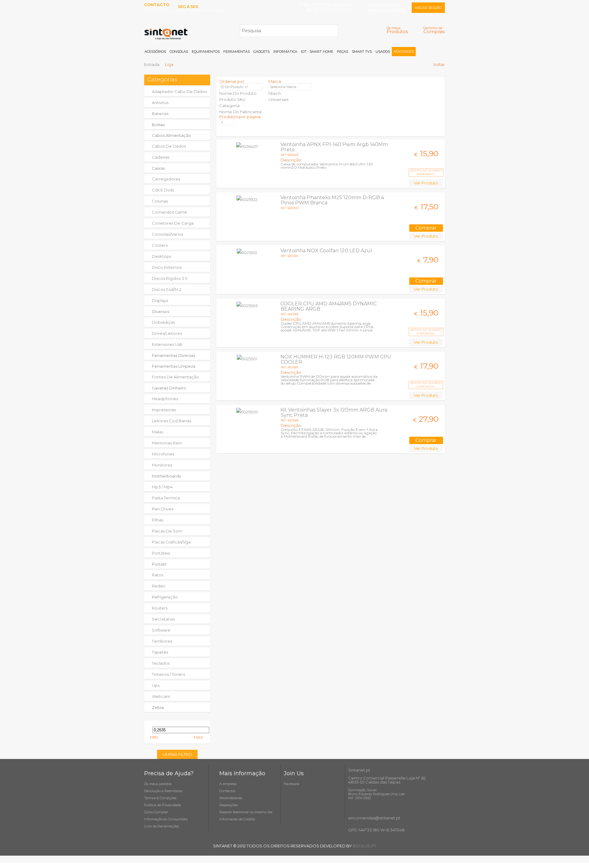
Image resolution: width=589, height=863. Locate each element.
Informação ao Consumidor (166, 819)
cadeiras (160, 157)
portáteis (161, 553)
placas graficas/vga (171, 542)
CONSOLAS (179, 51)
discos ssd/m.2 (166, 289)
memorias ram (167, 442)
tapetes (160, 652)
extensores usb (167, 344)
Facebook (291, 784)
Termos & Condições (160, 798)
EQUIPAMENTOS (206, 51)
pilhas (157, 519)
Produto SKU (232, 99)
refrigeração (165, 596)
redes (158, 585)
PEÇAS (342, 51)
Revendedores (230, 798)
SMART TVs (362, 51)
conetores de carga (173, 223)
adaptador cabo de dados (179, 91)
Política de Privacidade (162, 805)
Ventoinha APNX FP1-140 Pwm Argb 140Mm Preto (334, 147)
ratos (157, 574)
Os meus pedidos (157, 784)
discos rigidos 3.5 (169, 278)
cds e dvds (163, 190)
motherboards (166, 476)
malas (157, 431)
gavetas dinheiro (169, 387)
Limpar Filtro (177, 754)
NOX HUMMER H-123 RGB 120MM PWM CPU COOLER (335, 359)
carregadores (166, 178)
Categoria (229, 105)
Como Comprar (156, 812)
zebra (158, 707)
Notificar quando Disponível (426, 172)
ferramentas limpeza (173, 366)
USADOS (382, 51)
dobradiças (163, 322)
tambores (162, 641)
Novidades (404, 51)
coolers (159, 245)
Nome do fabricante (240, 111)
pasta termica (166, 497)
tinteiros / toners (168, 674)
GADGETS (261, 51)
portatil (159, 564)
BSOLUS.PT (364, 845)
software (161, 630)
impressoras (164, 409)
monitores (162, 464)
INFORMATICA (285, 51)
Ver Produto (426, 182)
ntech (274, 93)
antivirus (160, 102)
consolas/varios (167, 234)
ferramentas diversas (173, 355)
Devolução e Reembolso (163, 791)
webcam (161, 696)
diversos (160, 311)
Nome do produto (237, 93)
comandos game (169, 212)
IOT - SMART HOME (317, 51)
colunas (160, 201)
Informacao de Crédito (237, 819)
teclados (161, 663)
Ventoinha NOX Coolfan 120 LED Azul (326, 250)
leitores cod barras (171, 420)
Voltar (439, 64)
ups (156, 685)
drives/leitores (167, 333)
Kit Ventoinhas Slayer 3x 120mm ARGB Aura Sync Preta (333, 412)
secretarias (163, 619)
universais (278, 99)
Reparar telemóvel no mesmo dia (245, 812)
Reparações (228, 805)
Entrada (152, 64)
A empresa (228, 784)
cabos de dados (169, 146)
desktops (161, 256)
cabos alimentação (171, 135)
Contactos (227, 791)
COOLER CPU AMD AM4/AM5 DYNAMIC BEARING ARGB (328, 306)
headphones (165, 398)
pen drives (162, 508)
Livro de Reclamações (161, 826)
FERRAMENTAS (236, 51)
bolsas (158, 124)
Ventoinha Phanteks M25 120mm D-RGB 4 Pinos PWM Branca (332, 200)
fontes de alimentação (175, 376)
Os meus (397, 30)
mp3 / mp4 (162, 486)
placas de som (167, 530)
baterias (160, 113)
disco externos (167, 267)
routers (159, 608)
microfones (163, 453)
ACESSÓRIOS (155, 51)
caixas (158, 168)
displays (160, 300)
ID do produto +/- (234, 87)
